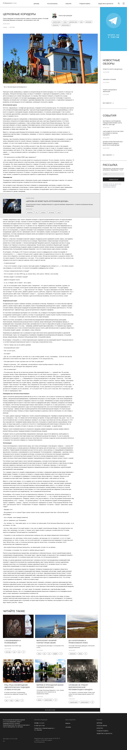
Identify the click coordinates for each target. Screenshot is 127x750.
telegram (67, 723)
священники (55, 25)
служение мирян (56, 22)
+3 (85, 653)
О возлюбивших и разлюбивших (12, 642)
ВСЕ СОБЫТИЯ (107, 155)
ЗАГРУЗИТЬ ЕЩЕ (50, 710)
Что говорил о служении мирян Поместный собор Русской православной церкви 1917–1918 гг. (82, 694)
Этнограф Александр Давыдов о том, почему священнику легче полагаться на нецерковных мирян (50, 691)
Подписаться (113, 179)
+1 (60, 653)
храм (81, 22)
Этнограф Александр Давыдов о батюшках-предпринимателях (82, 646)
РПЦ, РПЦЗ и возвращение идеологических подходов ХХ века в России (17, 687)
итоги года (8, 652)
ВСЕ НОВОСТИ (107, 103)
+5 (55, 700)
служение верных (66, 25)
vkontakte (68, 727)
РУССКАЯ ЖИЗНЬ (52, 3)
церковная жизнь (73, 22)
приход (80, 653)
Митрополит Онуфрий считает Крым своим (46, 642)
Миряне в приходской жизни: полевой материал (50, 686)
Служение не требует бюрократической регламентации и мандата (81, 687)
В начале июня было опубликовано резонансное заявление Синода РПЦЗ (15, 693)
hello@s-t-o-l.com (39, 723)
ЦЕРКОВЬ (36, 3)
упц (19, 652)
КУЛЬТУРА (68, 3)
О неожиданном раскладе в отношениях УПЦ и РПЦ (50, 646)
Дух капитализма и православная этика (78, 642)
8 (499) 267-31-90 (39, 725)
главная (5, 27)
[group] (113, 73)
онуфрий (55, 653)
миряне (39, 700)
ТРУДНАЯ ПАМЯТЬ (84, 3)
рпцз (11, 700)
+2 (23, 652)
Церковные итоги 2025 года (12, 645)
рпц (14, 652)
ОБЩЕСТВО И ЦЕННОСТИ (105, 3)
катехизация (88, 22)
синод (64, 22)
